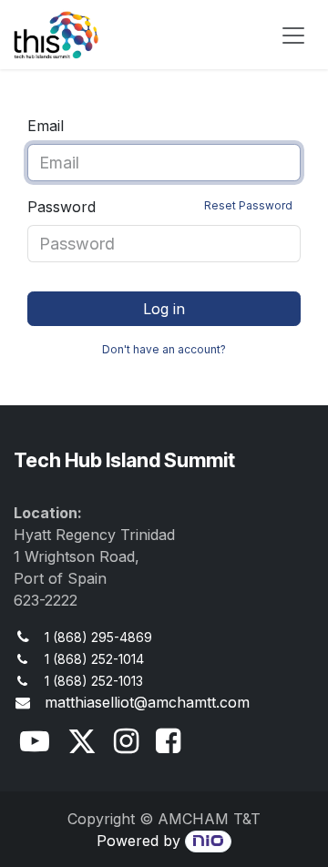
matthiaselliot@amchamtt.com (147, 702)
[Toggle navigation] (293, 34)
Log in (164, 309)
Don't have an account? (164, 349)
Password (159, 207)
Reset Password (248, 205)
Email (45, 126)
